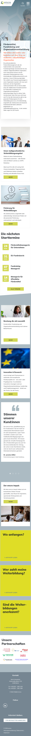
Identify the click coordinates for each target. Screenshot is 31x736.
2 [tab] (13, 473)
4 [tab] (18, 473)
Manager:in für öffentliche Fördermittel (17, 279)
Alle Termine (15, 289)
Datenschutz (20, 730)
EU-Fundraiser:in (17, 256)
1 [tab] (10, 473)
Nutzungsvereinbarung (10, 730)
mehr (11, 501)
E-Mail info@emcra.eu (15, 692)
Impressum (7, 732)
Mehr (11, 177)
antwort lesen (11, 557)
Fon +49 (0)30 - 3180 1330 (16, 686)
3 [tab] (15, 473)
